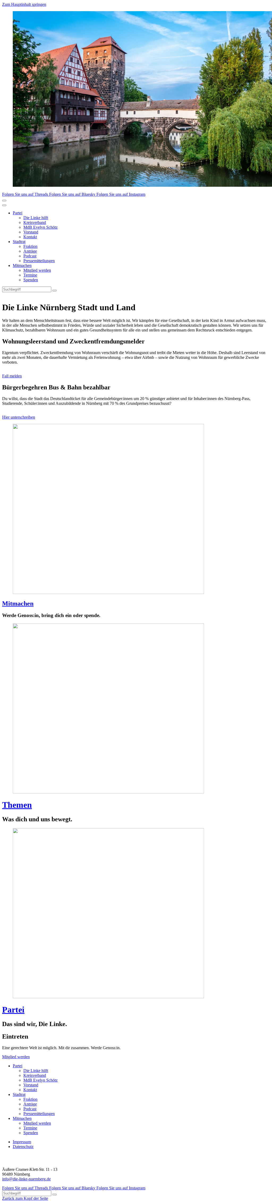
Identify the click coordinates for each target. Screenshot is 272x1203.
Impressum (22, 1142)
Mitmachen (22, 265)
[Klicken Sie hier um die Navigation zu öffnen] (4, 205)
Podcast (29, 256)
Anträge (30, 251)
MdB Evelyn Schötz (40, 227)
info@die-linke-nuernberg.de (26, 1179)
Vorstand (30, 232)
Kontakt (30, 237)
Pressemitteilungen (39, 260)
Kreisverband (34, 222)
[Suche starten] (54, 290)
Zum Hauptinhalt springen (24, 4)
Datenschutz (23, 1146)
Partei (17, 213)
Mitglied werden (37, 270)
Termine (30, 275)
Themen (17, 805)
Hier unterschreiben (18, 417)
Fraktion (30, 246)
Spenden (30, 280)
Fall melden (12, 376)
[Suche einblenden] (4, 200)
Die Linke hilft (35, 217)
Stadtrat (19, 241)
